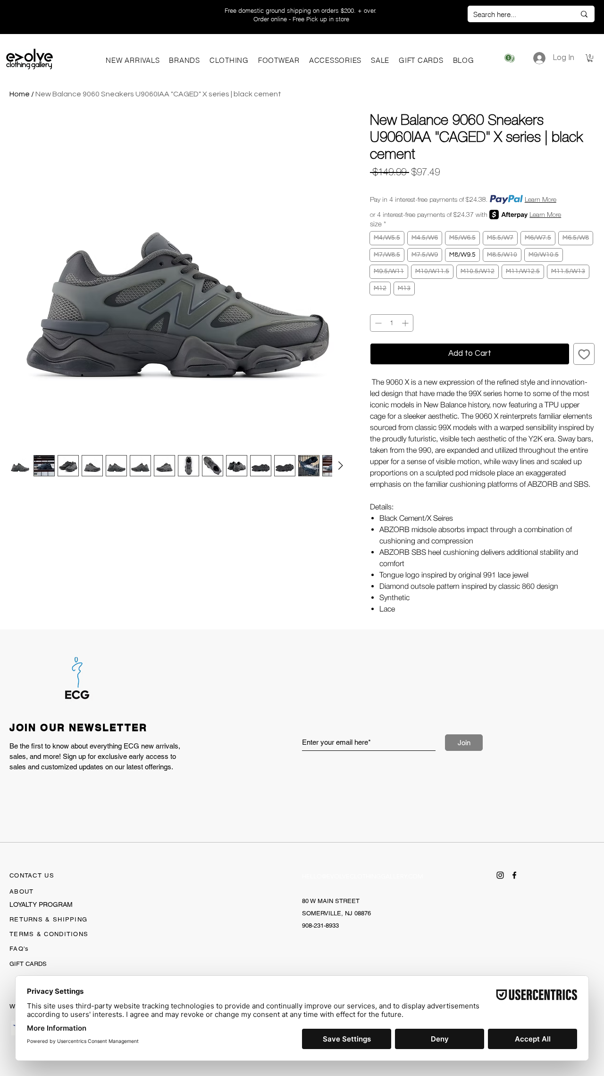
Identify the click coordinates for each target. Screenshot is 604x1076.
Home (19, 94)
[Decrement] (377, 323)
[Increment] (406, 323)
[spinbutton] (391, 323)
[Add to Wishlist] (584, 354)
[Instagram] (500, 875)
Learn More (540, 199)
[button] (184, 60)
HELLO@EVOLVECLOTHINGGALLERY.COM (362, 876)
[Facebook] (514, 875)
